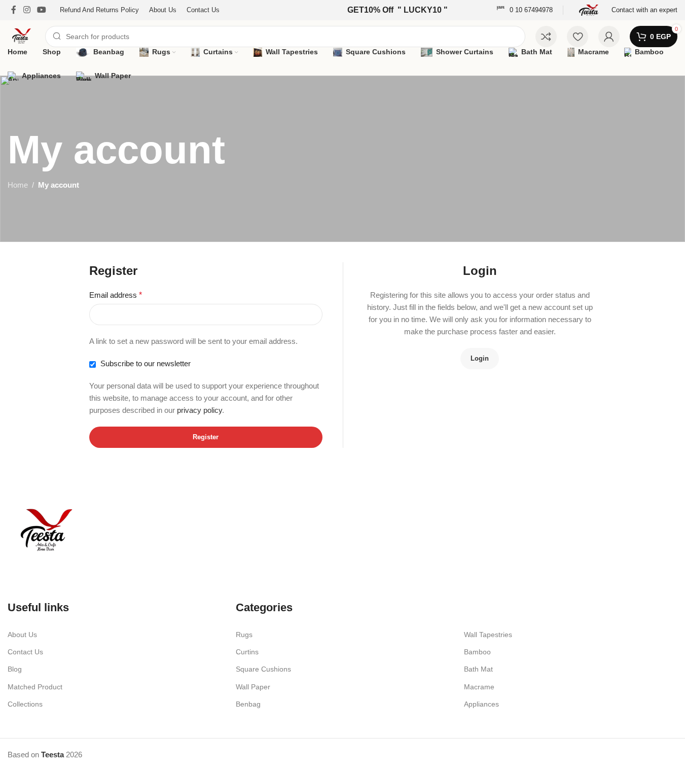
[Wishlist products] (577, 36)
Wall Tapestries (488, 634)
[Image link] (46, 531)
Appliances (481, 704)
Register (206, 437)
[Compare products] (546, 36)
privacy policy (199, 410)
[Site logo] (21, 35)
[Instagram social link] (26, 10)
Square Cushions (263, 669)
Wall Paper (253, 687)
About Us (22, 634)
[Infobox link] (524, 10)
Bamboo (477, 652)
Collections (25, 704)
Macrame (479, 687)
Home (18, 185)
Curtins (247, 652)
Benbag (248, 704)
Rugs (244, 634)
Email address (115, 295)
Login (480, 358)
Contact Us (25, 652)
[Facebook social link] (14, 10)
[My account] (609, 36)
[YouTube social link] (41, 10)
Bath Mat (478, 669)
